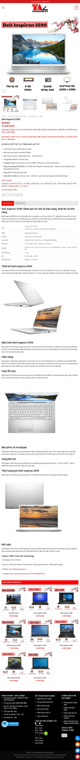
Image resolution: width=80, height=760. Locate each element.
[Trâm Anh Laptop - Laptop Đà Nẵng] (40, 8)
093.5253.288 (21, 703)
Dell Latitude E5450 (66, 645)
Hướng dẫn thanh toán (45, 702)
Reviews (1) (20, 203)
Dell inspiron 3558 (66, 613)
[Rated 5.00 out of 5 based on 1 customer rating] (40, 123)
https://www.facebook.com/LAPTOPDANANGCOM (27, 574)
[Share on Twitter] (10, 194)
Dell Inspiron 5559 (40, 645)
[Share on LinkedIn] (21, 194)
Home (3, 116)
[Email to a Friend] (14, 194)
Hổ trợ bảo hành (43, 709)
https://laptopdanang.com (18, 569)
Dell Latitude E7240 (13, 678)
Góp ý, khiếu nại (42, 716)
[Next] (74, 55)
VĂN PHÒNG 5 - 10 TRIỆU (35, 116)
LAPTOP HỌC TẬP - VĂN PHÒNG (16, 116)
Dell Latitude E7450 (40, 613)
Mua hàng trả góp (43, 706)
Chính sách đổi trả (70, 713)
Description (7, 203)
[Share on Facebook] (7, 194)
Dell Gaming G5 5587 (14, 645)
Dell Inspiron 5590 (11, 190)
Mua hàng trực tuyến (44, 699)
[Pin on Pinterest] (17, 194)
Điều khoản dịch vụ (44, 713)
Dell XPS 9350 (13, 613)
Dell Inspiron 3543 (40, 678)
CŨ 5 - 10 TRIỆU (24, 184)
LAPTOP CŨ (14, 184)
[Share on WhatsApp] (3, 194)
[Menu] (3, 8)
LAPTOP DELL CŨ (37, 184)
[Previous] (6, 55)
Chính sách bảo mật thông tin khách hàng (71, 722)
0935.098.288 (9, 700)
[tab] (8, 203)
